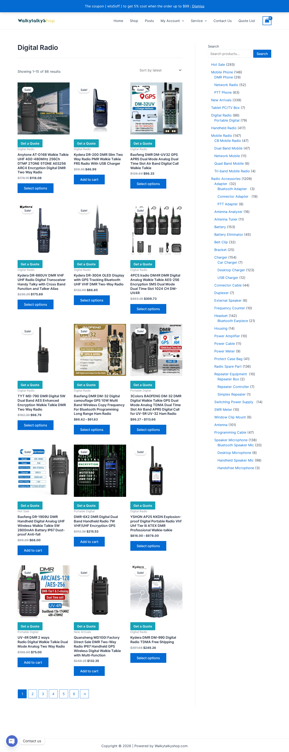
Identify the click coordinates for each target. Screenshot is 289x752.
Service (197, 21)
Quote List (246, 21)
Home (118, 21)
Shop (134, 21)
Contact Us (222, 21)
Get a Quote (30, 143)
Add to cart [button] (89, 179)
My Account (170, 21)
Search (213, 46)
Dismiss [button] (198, 6)
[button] (182, 20)
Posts (149, 21)
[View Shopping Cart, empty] (267, 20)
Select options (35, 188)
